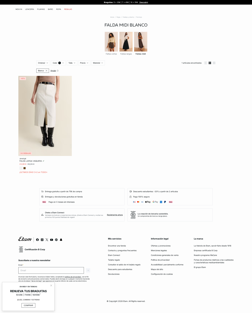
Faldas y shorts (128, 17)
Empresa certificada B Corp (205, 250)
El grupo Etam (200, 267)
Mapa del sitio (157, 269)
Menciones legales (159, 250)
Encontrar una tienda (117, 246)
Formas (139, 17)
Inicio (112, 17)
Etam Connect (114, 255)
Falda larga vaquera (30, 161)
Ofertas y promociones (160, 246)
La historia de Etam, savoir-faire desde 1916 (212, 246)
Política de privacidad (160, 260)
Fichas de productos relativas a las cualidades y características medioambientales (213, 261)
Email (20, 265)
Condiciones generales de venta (164, 255)
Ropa (118, 17)
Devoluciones (113, 274)
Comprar (28, 305)
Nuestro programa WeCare (205, 255)
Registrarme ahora (115, 215)
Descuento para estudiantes (120, 269)
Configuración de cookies (162, 274)
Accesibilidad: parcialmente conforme (167, 264)
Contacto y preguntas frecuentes (122, 250)
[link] (18, 9)
